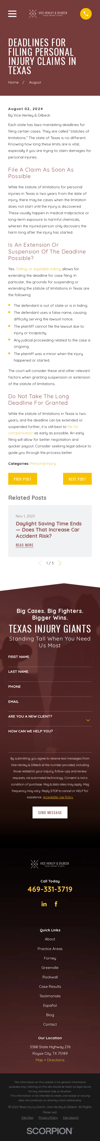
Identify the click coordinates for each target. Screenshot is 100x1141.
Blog (50, 1015)
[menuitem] (27, 1117)
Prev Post (23, 479)
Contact (50, 1024)
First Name (18, 657)
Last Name (18, 671)
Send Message (50, 812)
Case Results (50, 986)
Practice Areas (50, 948)
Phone (14, 686)
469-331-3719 (50, 889)
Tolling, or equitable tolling (38, 269)
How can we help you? (30, 731)
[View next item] (59, 563)
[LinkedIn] (44, 903)
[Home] (48, 14)
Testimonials (50, 996)
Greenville (50, 967)
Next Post (77, 479)
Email (13, 701)
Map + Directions (50, 1060)
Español (50, 1005)
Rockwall (50, 977)
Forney (50, 958)
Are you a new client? (30, 716)
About (50, 939)
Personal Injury (43, 463)
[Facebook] (55, 903)
